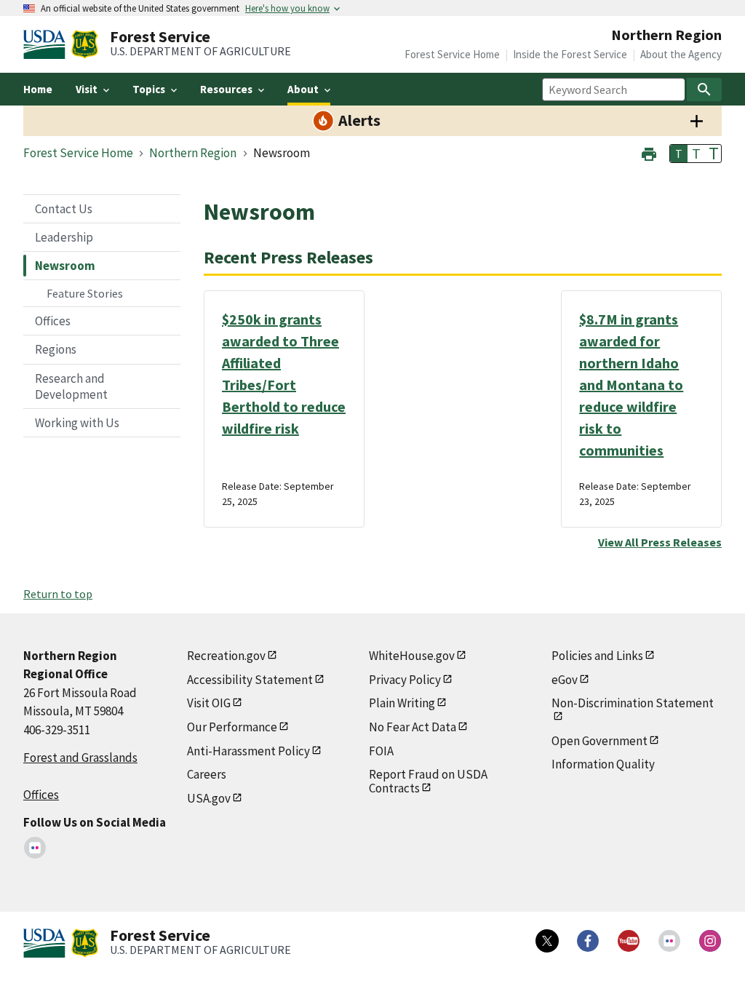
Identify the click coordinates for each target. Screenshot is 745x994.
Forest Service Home (452, 54)
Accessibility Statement (250, 680)
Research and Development (71, 386)
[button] (649, 152)
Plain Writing (402, 703)
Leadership (64, 237)
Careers (206, 774)
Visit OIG (209, 703)
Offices (53, 321)
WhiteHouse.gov (412, 656)
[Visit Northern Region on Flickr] (35, 847)
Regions (55, 349)
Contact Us (63, 209)
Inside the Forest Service (570, 54)
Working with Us (77, 423)
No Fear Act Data (412, 727)
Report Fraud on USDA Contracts (428, 781)
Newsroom (65, 266)
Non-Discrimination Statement (632, 703)
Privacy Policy (405, 680)
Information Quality (603, 764)
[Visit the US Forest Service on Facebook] (587, 941)
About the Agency (681, 54)
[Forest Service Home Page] (84, 44)
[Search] (704, 89)
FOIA (381, 751)
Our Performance (232, 727)
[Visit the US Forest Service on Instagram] (710, 941)
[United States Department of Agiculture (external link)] (47, 44)
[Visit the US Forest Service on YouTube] (628, 941)
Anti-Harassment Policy (248, 751)
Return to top (57, 594)
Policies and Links (597, 656)
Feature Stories (85, 293)
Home (37, 89)
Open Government (599, 741)
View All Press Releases (660, 542)
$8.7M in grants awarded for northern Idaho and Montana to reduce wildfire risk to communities (631, 384)
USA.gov (209, 798)
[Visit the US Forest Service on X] (547, 941)
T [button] (678, 153)
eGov (564, 680)
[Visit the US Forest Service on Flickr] (669, 941)
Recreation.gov (226, 656)
